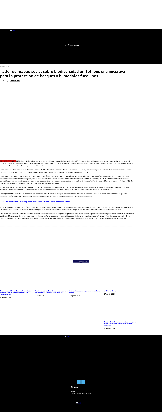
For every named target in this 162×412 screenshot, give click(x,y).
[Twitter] (56, 45)
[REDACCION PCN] (1, 80)
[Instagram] (53, 45)
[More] (65, 81)
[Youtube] (58, 45)
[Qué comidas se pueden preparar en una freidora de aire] (85, 276)
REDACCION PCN (15, 81)
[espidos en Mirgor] (120, 276)
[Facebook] (51, 45)
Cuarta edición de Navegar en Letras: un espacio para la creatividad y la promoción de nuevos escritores (120, 323)
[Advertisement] (15, 239)
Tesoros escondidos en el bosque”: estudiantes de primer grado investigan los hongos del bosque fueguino (15, 292)
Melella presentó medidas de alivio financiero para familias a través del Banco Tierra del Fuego (51, 291)
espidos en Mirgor (110, 291)
